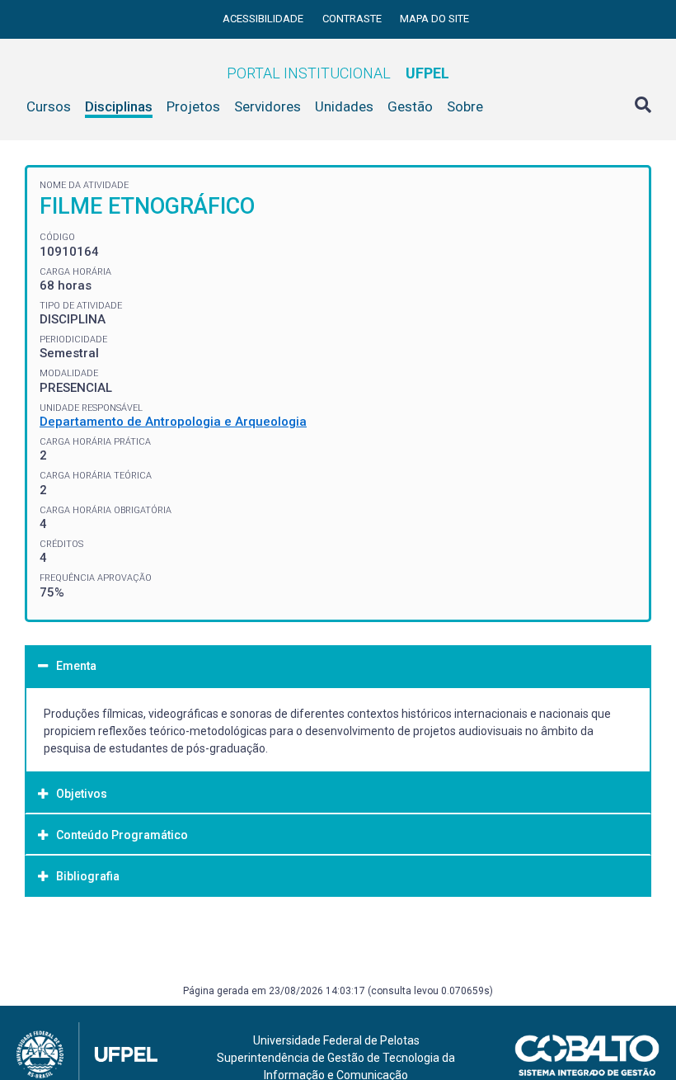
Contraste (353, 18)
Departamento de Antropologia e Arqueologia (173, 421)
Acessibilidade (264, 18)
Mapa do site (434, 18)
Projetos (193, 106)
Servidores (267, 106)
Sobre (465, 106)
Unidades (344, 106)
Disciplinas (119, 106)
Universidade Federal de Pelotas (336, 1040)
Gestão (410, 106)
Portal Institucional (338, 73)
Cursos (48, 106)
